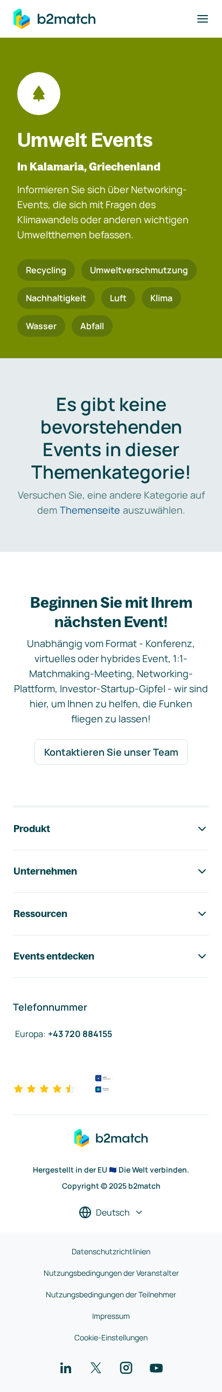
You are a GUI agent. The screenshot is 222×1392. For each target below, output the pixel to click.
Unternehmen (45, 871)
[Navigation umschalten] (203, 19)
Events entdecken (53, 956)
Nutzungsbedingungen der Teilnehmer (111, 1294)
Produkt (31, 828)
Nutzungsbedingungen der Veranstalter (111, 1273)
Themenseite (90, 509)
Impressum (111, 1316)
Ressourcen (40, 913)
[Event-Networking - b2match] (54, 19)
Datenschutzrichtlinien (111, 1251)
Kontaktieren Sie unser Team (111, 751)
